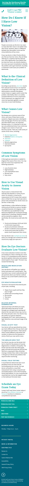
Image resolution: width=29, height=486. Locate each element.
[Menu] (26, 11)
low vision (20, 86)
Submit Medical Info (7, 458)
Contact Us (5, 454)
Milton (13, 392)
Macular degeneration (11, 135)
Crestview (18, 392)
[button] (27, 401)
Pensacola (4, 394)
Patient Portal (7, 440)
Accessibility (5, 461)
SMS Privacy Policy (7, 467)
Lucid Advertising (12, 482)
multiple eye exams (19, 236)
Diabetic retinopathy (16, 137)
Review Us (4, 451)
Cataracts (7, 140)
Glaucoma (7, 138)
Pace (9, 392)
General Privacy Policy (8, 464)
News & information (9, 444)
